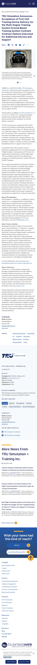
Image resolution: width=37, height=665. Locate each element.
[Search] (29, 4)
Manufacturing (17, 339)
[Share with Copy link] (23, 45)
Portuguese (20, 403)
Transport (19, 336)
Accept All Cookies (24, 661)
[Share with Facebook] (16, 45)
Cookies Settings (11, 661)
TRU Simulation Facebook (12, 432)
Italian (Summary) (15, 406)
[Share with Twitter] (12, 45)
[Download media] (34, 76)
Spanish (11, 403)
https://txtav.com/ (14, 378)
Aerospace (26, 336)
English (4, 403)
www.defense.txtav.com (9, 263)
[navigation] (33, 3)
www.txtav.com (23, 261)
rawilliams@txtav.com (8, 326)
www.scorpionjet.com (25, 263)
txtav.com (5, 328)
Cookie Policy (7, 657)
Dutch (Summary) (28, 406)
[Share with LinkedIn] (8, 45)
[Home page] (9, 4)
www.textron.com (18, 286)
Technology (30, 333)
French (4, 406)
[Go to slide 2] (20, 83)
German (28, 403)
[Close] (33, 653)
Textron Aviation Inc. (26, 113)
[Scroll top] (31, 558)
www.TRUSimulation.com (21, 220)
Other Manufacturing (19, 333)
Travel (25, 342)
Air (13, 336)
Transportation (17, 342)
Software (26, 339)
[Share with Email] (20, 45)
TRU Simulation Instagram (12, 435)
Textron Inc (6, 115)
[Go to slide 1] (17, 83)
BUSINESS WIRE (15, 88)
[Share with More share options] (27, 45)
